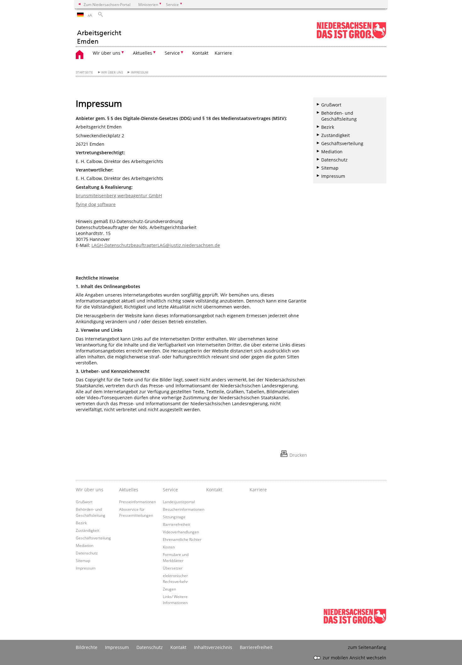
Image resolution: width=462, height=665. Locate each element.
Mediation (332, 152)
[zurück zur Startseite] (99, 34)
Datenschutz (334, 160)
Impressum (139, 72)
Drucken (298, 455)
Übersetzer (173, 567)
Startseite (84, 72)
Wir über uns (112, 72)
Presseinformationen (137, 501)
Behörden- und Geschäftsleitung (339, 116)
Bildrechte (86, 647)
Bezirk (327, 127)
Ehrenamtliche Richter (182, 539)
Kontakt (200, 53)
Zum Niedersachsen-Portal (107, 4)
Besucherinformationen (183, 509)
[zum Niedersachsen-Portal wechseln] (351, 37)
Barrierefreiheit (176, 524)
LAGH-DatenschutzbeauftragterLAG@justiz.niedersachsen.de (155, 245)
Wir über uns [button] (106, 53)
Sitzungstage (174, 516)
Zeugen (169, 588)
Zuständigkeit (335, 135)
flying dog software (96, 204)
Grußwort (331, 105)
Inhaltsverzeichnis (213, 647)
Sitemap (329, 168)
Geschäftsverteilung (342, 143)
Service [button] (172, 53)
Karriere (223, 53)
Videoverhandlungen (181, 531)
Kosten (169, 546)
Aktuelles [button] (142, 53)
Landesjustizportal (179, 501)
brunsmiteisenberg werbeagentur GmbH (119, 196)
